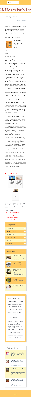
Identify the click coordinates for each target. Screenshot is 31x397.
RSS (23, 392)
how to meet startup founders (18, 151)
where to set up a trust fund (16, 167)
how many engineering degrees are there (13, 152)
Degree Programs (11, 231)
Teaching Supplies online (12, 214)
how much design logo (15, 165)
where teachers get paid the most (12, 148)
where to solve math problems (15, 135)
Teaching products (10, 219)
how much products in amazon (14, 158)
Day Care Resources (17, 285)
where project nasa (18, 141)
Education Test (11, 237)
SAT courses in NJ (16, 255)
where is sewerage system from (11, 133)
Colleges (9, 243)
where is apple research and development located (15, 126)
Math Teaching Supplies (12, 217)
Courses (9, 240)
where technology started (14, 144)
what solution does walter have (17, 131)
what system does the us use (13, 145)
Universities (10, 228)
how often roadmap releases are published (15, 128)
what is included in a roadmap (11, 155)
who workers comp (19, 169)
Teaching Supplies (10, 215)
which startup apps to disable (17, 162)
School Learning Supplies (12, 212)
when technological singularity (14, 160)
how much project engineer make (17, 146)
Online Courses (11, 234)
